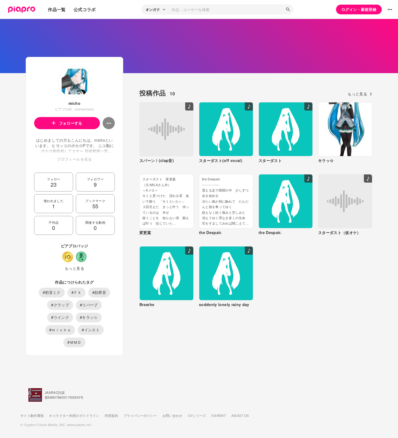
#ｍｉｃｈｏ (60, 329)
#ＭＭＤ (74, 342)
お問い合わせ (172, 415)
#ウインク (60, 317)
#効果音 (99, 292)
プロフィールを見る (74, 159)
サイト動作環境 (32, 415)
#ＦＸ (76, 292)
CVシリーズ (197, 415)
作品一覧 (57, 9)
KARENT (218, 415)
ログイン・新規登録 (358, 9)
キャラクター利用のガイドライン (74, 415)
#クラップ (60, 304)
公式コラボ (85, 9)
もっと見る (74, 268)
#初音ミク (52, 292)
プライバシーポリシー (140, 415)
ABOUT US (240, 415)
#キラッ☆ (89, 317)
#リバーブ (89, 304)
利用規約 (111, 415)
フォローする (70, 123)
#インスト (91, 329)
